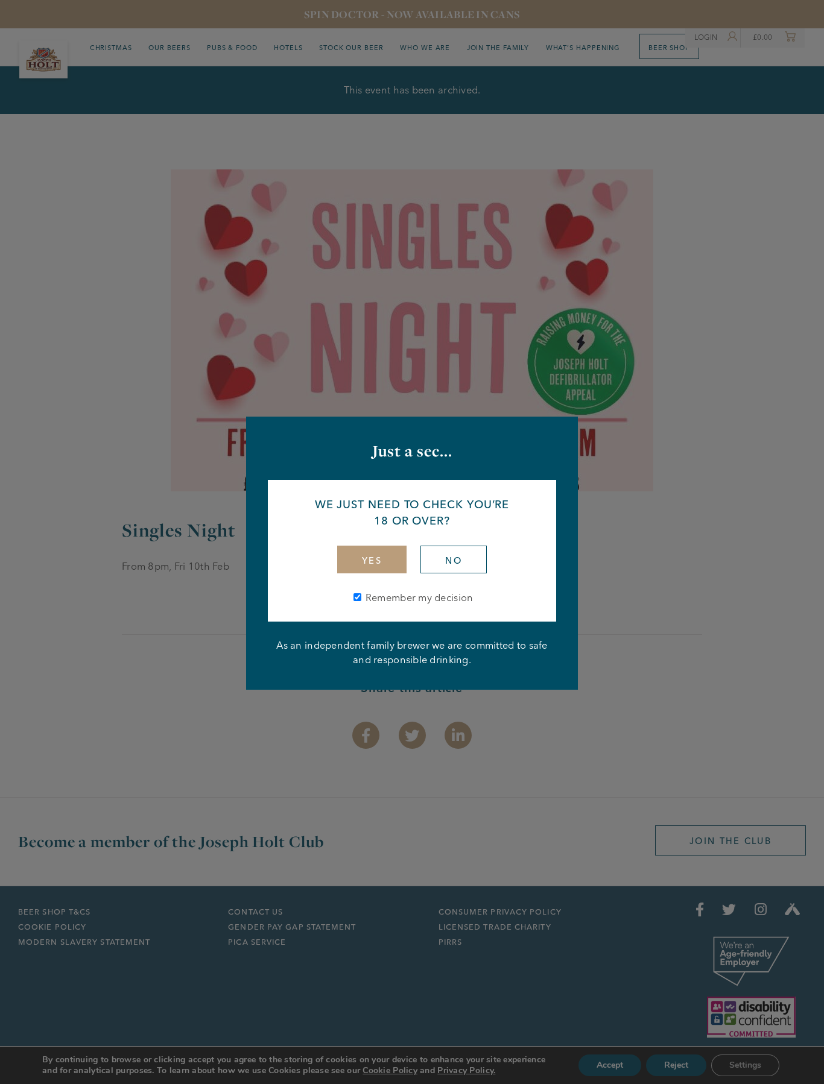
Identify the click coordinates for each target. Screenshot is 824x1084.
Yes (372, 560)
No (453, 560)
